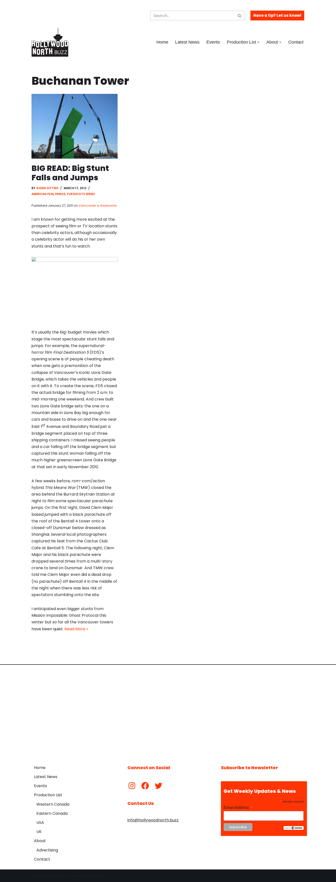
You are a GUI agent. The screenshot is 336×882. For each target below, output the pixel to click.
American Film (42, 194)
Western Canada (52, 804)
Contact (296, 42)
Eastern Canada (52, 813)
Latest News (187, 42)
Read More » (76, 629)
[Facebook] (145, 785)
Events (213, 42)
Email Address (238, 807)
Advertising (47, 850)
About (40, 841)
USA (40, 822)
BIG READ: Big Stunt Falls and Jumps (70, 173)
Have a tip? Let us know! (277, 15)
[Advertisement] (168, 711)
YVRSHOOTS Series (81, 194)
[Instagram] (131, 785)
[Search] (239, 15)
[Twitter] (158, 785)
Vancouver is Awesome (97, 205)
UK (39, 831)
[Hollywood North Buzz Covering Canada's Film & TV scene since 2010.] (49, 42)
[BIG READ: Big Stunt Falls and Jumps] (74, 126)
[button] (258, 42)
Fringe (60, 194)
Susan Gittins (47, 188)
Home (162, 42)
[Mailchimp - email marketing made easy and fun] (294, 829)
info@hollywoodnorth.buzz (153, 820)
